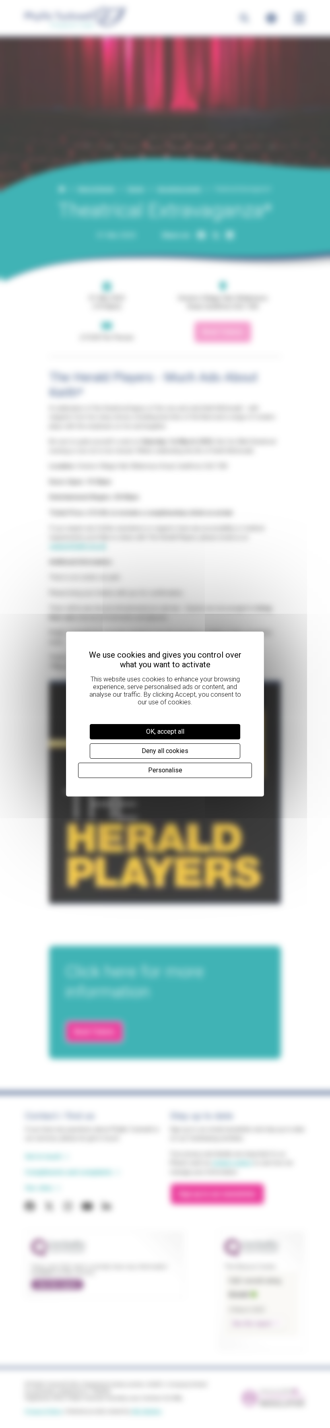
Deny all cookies (165, 751)
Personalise (165, 770)
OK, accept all (165, 731)
